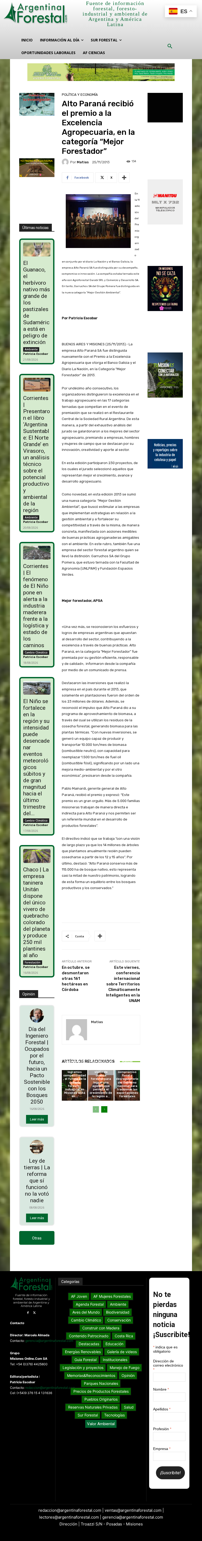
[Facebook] (28, 1313)
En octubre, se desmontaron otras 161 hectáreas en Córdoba (76, 978)
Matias (83, 162)
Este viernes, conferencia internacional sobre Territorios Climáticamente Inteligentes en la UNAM (123, 984)
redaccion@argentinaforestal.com (50, 1388)
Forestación (33, 962)
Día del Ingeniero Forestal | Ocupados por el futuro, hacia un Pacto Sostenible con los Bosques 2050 (37, 1065)
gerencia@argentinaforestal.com (49, 1341)
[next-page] (104, 1109)
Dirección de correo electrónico (168, 1365)
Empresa (161, 1449)
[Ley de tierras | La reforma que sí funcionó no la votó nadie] (37, 1147)
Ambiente (31, 349)
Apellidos (161, 1409)
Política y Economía (80, 94)
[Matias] (66, 162)
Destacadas (74, 1049)
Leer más (37, 1119)
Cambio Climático (36, 652)
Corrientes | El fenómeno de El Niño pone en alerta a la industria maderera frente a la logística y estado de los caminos (35, 605)
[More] (124, 177)
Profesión (162, 1429)
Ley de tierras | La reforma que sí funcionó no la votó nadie (37, 1181)
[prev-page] (96, 1109)
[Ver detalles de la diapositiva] (101, 72)
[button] (170, 46)
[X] (34, 1313)
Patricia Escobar (35, 354)
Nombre (161, 1389)
